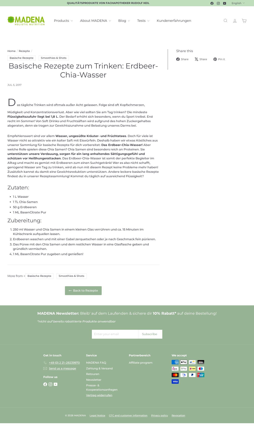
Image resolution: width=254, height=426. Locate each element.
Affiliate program (140, 362)
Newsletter (93, 380)
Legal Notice (97, 415)
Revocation (178, 415)
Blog (122, 21)
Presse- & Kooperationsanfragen (102, 387)
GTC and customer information (128, 415)
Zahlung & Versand (99, 368)
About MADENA (94, 21)
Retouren (92, 374)
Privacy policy (159, 415)
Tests (142, 21)
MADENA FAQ (96, 362)
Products (62, 21)
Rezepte (24, 51)
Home (11, 51)
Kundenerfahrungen (174, 21)
